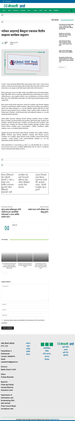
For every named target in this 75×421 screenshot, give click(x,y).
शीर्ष (44, 354)
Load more (62, 67)
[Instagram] (64, 1)
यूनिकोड (65, 355)
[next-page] (5, 273)
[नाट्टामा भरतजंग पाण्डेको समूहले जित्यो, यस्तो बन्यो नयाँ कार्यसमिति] (54, 51)
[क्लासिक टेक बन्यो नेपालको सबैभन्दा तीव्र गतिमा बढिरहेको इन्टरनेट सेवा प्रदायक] (25, 252)
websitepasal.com (54, 420)
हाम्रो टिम (65, 352)
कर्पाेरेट (28, 349)
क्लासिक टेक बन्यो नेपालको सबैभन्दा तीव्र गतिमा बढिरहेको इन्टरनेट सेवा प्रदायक (24, 181)
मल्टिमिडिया (46, 348)
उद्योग (28, 346)
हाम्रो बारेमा (65, 347)
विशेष (47, 351)
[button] (71, 10)
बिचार (28, 354)
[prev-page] (2, 273)
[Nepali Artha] (14, 6)
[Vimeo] (70, 1)
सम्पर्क (65, 350)
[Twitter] (67, 1)
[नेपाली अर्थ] (2, 43)
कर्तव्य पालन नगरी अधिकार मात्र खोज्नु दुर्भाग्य (38, 211)
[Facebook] (62, 1)
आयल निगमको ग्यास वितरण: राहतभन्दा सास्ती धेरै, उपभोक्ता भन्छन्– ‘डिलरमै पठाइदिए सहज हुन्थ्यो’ (41, 182)
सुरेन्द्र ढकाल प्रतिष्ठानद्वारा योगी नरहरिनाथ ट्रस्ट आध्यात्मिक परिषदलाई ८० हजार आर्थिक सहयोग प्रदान (11, 213)
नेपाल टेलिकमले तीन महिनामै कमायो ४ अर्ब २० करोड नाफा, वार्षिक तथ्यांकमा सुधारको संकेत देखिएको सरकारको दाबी (8, 184)
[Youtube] (72, 1)
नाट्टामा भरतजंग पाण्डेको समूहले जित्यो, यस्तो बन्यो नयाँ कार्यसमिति (65, 51)
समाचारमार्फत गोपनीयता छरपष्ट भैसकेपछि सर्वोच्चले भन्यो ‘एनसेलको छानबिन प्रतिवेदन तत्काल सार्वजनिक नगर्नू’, (66, 60)
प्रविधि (28, 352)
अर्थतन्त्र (28, 343)
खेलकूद (47, 359)
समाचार (48, 354)
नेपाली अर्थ (5, 43)
